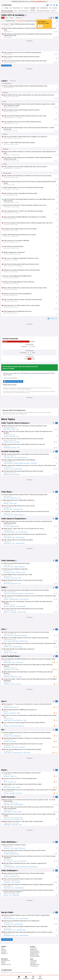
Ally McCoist (6, 442)
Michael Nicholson (23, 532)
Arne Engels (9, 861)
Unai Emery (12, 684)
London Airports (15, 747)
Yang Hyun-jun (7, 848)
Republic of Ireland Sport (19, 514)
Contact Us (4, 950)
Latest (6, 17)
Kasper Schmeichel (8, 929)
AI (22, 8)
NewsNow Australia (35, 956)
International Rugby (13, 726)
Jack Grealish (16, 442)
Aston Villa (18, 684)
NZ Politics (6, 793)
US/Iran (5, 781)
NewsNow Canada (34, 955)
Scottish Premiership (17, 509)
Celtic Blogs (32, 10)
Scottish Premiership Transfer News (22, 463)
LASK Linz (20, 811)
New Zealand (12, 793)
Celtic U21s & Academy (7, 10)
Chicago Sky (6, 713)
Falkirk (33, 358)
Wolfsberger (17, 882)
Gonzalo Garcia (7, 447)
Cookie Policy (33, 961)
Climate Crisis (17, 8)
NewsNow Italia (33, 953)
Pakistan (12, 776)
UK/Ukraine (6, 735)
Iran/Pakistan (6, 776)
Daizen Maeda (7, 578)
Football (32, 8)
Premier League (19, 662)
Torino (12, 669)
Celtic (15, 10)
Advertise (3, 961)
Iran (11, 8)
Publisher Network (5, 960)
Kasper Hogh (6, 804)
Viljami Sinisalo (12, 876)
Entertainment (44, 8)
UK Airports (22, 747)
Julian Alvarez (7, 676)
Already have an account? (10, 384)
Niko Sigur (13, 447)
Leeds (13, 662)
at (28, 1)
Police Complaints (8, 752)
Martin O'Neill (6, 429)
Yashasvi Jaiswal (7, 720)
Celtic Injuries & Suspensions (43, 10)
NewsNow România (35, 952)
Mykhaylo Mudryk (7, 662)
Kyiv (10, 741)
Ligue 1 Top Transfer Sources (19, 861)
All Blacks (6, 726)
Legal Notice (28, 389)
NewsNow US (33, 949)
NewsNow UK (33, 948)
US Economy (11, 781)
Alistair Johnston (7, 537)
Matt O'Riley (6, 509)
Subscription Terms (35, 964)
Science (55, 8)
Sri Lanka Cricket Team (17, 720)
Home (2, 948)
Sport (37, 8)
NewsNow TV (4, 953)
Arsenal (20, 676)
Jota (5, 526)
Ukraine (7, 8)
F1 (18, 707)
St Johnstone (23, 352)
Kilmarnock (24, 346)
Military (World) (17, 735)
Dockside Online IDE (6, 964)
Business (26, 8)
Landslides (18, 787)
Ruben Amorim (7, 669)
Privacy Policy (21, 389)
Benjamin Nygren (7, 811)
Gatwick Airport (7, 747)
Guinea (13, 787)
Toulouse (11, 503)
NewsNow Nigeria (34, 950)
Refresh (40, 978)
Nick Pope (6, 876)
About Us (3, 949)
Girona (5, 641)
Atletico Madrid (14, 676)
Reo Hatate (12, 429)
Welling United (15, 895)
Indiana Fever (13, 713)
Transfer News (33, 463)
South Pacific (19, 793)
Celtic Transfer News (23, 10)
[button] (19, 18)
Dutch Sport (6, 707)
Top (3, 17)
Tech (50, 8)
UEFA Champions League (9, 572)
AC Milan (17, 669)
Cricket (24, 720)
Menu (33, 978)
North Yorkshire (26, 752)
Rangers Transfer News (12, 641)
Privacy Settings (34, 966)
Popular (11, 17)
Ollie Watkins (6, 684)
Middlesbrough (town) (18, 752)
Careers (3, 963)
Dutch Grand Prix (13, 707)
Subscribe (3, 952)
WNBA (18, 713)
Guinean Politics (7, 787)
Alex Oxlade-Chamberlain (9, 532)
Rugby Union (21, 726)
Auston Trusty (7, 457)
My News (26, 978)
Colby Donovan (13, 497)
